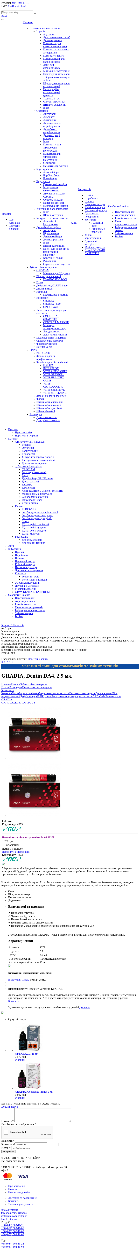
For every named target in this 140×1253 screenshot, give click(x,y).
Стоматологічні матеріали (45, 28)
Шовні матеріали (53, 215)
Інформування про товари (30, 610)
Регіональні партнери (98, 230)
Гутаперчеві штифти (55, 184)
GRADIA (48, 300)
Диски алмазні (44, 288)
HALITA (48, 365)
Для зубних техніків (48, 420)
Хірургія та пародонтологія (52, 208)
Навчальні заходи (95, 204)
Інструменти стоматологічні (52, 218)
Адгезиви (48, 34)
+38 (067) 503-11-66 (12, 1228)
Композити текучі (53, 55)
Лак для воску (51, 331)
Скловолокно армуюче (49, 340)
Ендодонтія (43, 181)
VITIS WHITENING (55, 392)
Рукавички (49, 261)
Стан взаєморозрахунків (126, 223)
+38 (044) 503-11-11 (12, 1225)
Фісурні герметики (54, 101)
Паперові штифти (53, 202)
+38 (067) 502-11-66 (12, 1246)
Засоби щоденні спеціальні (52, 362)
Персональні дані (125, 211)
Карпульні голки (53, 257)
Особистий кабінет (119, 206)
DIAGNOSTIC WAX (55, 279)
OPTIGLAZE (51, 307)
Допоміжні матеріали (48, 227)
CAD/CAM (42, 270)
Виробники (91, 198)
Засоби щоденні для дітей (51, 395)
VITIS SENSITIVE (54, 389)
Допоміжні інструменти (50, 223)
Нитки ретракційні (54, 245)
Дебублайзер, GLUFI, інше (51, 285)
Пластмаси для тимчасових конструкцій (51, 156)
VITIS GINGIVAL (53, 374)
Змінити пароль (124, 233)
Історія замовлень (125, 218)
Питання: (7, 1121)
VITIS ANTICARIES (55, 371)
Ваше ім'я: (8, 1140)
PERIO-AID (43, 352)
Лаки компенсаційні (55, 334)
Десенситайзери (52, 236)
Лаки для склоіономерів (51, 66)
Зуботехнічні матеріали (43, 267)
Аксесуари (49, 113)
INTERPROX (51, 368)
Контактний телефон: (13, 1144)
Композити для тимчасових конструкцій (52, 147)
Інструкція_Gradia (18, 979)
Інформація (84, 189)
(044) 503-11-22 (17, 5)
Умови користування (93, 236)
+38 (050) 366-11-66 (12, 1231)
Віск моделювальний (48, 276)
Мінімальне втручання (56, 70)
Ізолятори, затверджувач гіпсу (54, 327)
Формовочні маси (46, 343)
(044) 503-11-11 (20, 2)
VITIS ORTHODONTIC (53, 385)
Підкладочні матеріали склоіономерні (56, 85)
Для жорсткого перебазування (51, 125)
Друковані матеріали (91, 243)
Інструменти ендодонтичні (51, 189)
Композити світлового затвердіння (56, 51)
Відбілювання (51, 233)
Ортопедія (42, 110)
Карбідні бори (51, 175)
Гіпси (39, 282)
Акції (74, 222)
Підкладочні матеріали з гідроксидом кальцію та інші (56, 77)
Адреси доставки (125, 215)
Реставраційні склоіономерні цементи (51, 92)
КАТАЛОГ (7, 662)
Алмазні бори (51, 172)
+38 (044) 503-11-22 (12, 1243)
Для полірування (53, 239)
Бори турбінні (44, 169)
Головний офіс (30, 576)
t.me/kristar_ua (9, 1219)
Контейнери (50, 178)
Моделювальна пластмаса (51, 337)
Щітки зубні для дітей (49, 408)
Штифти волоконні (54, 104)
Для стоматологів (46, 417)
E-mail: (6, 1147)
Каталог (28, 22)
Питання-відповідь (96, 210)
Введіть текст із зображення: (18, 1124)
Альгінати (49, 116)
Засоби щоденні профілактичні (45, 358)
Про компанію (14, 221)
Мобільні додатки (95, 247)
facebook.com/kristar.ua (14, 1212)
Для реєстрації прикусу (51, 137)
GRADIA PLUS (52, 303)
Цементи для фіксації (55, 166)
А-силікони (50, 120)
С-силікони (49, 162)
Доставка (84, 1007)
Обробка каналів (53, 199)
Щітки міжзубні (45, 411)
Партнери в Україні (14, 227)
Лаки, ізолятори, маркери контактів (42, 490)
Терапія (40, 31)
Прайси (89, 195)
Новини (89, 201)
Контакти (90, 219)
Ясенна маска (44, 346)
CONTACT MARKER (56, 322)
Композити (42, 297)
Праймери (49, 254)
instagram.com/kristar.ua (14, 1216)
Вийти (119, 236)
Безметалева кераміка (55, 294)
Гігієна (34, 349)
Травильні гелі (51, 98)
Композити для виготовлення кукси (55, 45)
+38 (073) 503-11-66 (12, 1234)
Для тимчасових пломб (56, 37)
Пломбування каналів (55, 205)
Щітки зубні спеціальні (49, 402)
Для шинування (52, 40)
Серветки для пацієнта (56, 264)
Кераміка (41, 291)
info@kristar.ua (9, 1209)
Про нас (6, 213)
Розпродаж (36, 414)
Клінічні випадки (95, 207)
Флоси (40, 398)
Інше (46, 107)
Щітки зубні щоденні (48, 405)
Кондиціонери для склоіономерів (54, 60)
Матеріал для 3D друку (56, 273)
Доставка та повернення (92, 215)
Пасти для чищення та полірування (56, 250)
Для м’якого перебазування (51, 131)
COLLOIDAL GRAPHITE (51, 318)
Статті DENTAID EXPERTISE (95, 252)
